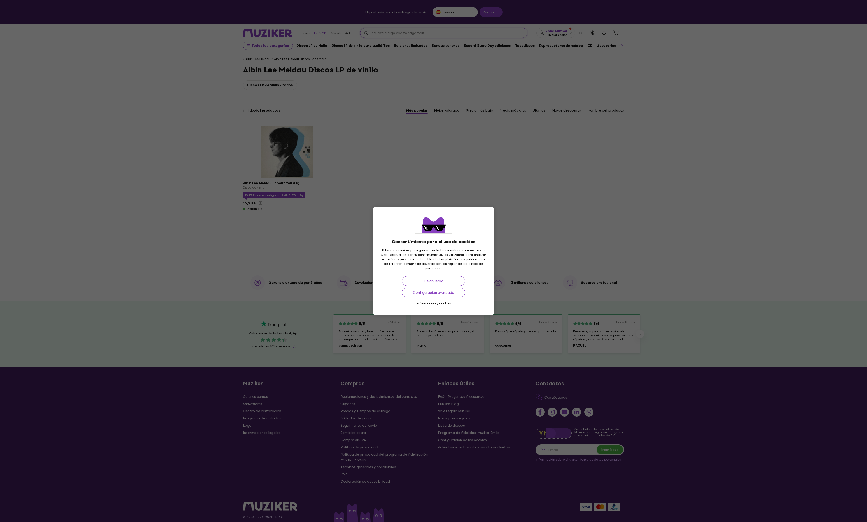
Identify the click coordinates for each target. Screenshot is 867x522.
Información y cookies (433, 303)
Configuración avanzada (433, 292)
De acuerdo (433, 281)
